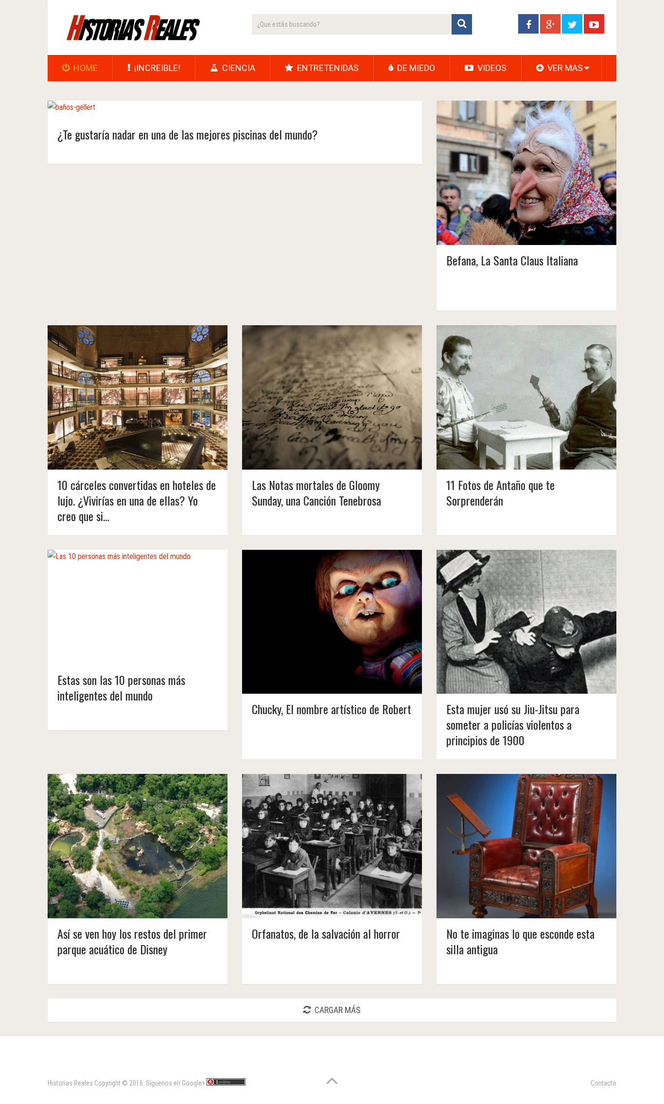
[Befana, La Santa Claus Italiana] (526, 173)
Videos (491, 68)
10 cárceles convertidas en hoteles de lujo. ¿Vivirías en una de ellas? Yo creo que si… (136, 500)
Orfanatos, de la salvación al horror (326, 933)
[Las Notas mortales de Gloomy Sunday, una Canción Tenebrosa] (332, 397)
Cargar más (338, 1010)
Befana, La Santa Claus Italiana (512, 260)
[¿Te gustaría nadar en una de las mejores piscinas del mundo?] (71, 110)
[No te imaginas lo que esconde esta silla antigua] (526, 846)
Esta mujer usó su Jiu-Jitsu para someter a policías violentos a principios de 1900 (512, 724)
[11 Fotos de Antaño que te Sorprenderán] (526, 397)
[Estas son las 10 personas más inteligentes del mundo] (119, 607)
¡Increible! (156, 68)
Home (84, 68)
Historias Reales (70, 1083)
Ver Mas (564, 68)
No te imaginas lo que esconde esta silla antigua (520, 941)
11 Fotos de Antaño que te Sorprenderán (500, 492)
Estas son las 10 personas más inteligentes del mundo (121, 687)
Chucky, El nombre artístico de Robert (331, 709)
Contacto (603, 1083)
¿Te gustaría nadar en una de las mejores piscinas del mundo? (187, 134)
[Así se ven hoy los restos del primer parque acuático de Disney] (137, 846)
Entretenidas (327, 68)
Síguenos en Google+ (175, 1083)
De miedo (415, 68)
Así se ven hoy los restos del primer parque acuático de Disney (132, 941)
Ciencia (237, 68)
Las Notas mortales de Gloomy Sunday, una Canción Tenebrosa (316, 492)
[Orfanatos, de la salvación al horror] (332, 846)
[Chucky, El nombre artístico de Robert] (332, 622)
